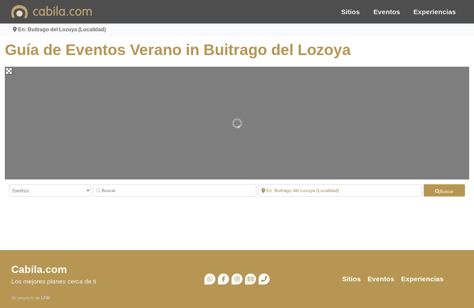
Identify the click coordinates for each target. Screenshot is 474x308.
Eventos (386, 11)
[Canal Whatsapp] (209, 279)
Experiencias (434, 11)
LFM (45, 297)
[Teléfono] (264, 279)
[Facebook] (223, 279)
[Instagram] (237, 279)
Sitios (350, 11)
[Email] (250, 279)
